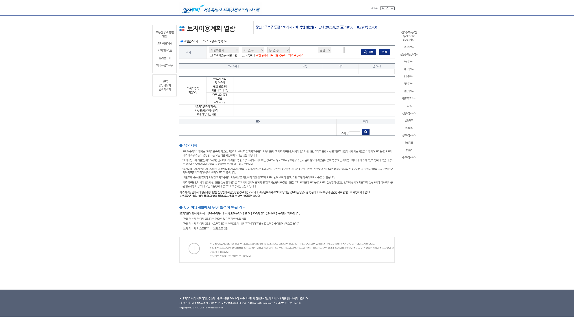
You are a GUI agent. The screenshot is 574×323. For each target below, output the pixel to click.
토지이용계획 (164, 43)
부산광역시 (409, 61)
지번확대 (274, 55)
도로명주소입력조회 (217, 41)
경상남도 (409, 150)
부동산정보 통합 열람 (165, 34)
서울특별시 (409, 47)
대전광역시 (409, 83)
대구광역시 (409, 69)
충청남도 (409, 128)
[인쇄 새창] (384, 52)
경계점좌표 (165, 58)
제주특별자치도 (409, 157)
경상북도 (409, 142)
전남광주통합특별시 (409, 54)
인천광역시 (409, 76)
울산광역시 (409, 91)
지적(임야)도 (165, 50)
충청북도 (409, 120)
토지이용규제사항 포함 (225, 55)
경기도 (409, 106)
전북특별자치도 (409, 135)
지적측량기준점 (164, 65)
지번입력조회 (191, 41)
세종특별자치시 (409, 98)
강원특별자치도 (409, 113)
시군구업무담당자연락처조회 (165, 85)
